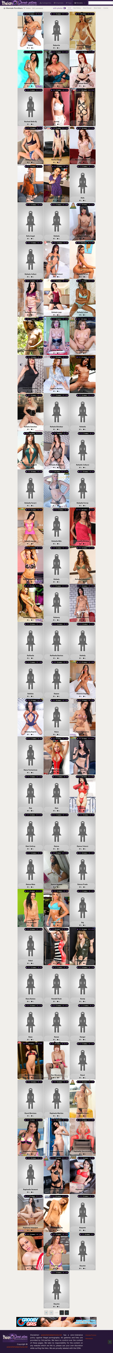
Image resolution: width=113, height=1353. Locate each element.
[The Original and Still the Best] (56, 1326)
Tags (70, 3)
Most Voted (97, 8)
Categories (46, 3)
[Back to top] (110, 1342)
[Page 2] (62, 1312)
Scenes (106, 8)
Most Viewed (87, 8)
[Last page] (67, 1312)
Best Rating (77, 8)
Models (80, 3)
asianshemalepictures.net (17, 1347)
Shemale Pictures (90, 1335)
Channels (59, 3)
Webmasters (89, 1338)
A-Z (69, 8)
